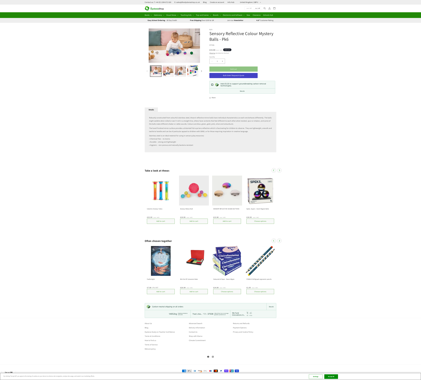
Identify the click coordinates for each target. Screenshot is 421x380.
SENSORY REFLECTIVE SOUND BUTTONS (226, 209)
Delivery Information (197, 328)
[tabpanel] (210, 132)
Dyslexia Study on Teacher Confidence (160, 332)
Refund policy (150, 349)
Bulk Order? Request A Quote (233, 75)
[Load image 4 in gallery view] (192, 71)
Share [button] (214, 98)
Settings (315, 376)
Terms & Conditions (152, 336)
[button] (148, 15)
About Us (148, 323)
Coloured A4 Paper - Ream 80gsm (224, 279)
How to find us (150, 340)
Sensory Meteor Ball (186, 209)
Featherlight (151, 279)
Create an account (217, 2)
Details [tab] (151, 110)
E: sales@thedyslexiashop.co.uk (187, 2)
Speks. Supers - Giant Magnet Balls (257, 209)
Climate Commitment (197, 340)
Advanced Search (195, 323)
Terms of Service (151, 345)
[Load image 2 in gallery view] (168, 71)
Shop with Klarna (195, 336)
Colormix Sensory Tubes (154, 209)
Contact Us (193, 332)
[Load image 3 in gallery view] (180, 71)
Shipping (212, 53)
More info (242, 91)
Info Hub (230, 2)
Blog (205, 2)
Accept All (331, 376)
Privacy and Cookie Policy (243, 332)
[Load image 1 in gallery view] (155, 71)
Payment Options (240, 328)
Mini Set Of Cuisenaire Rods (189, 279)
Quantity (212, 57)
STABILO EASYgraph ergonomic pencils (259, 279)
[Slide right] (201, 45)
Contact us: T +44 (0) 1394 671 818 (158, 2)
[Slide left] (147, 45)
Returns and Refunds (241, 323)
